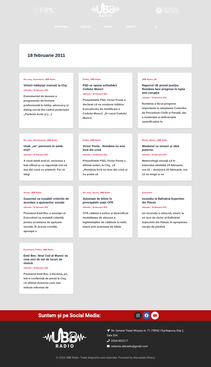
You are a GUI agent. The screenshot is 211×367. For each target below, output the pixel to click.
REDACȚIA (85, 26)
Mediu (145, 140)
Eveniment (38, 79)
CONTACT (130, 26)
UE (155, 79)
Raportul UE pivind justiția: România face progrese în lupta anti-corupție (163, 89)
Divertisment (39, 140)
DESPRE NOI (61, 26)
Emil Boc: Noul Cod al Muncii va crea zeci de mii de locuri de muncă (46, 259)
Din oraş (28, 79)
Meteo (152, 140)
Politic (86, 79)
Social (27, 192)
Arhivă (108, 26)
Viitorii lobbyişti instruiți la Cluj (45, 85)
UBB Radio (50, 79)
